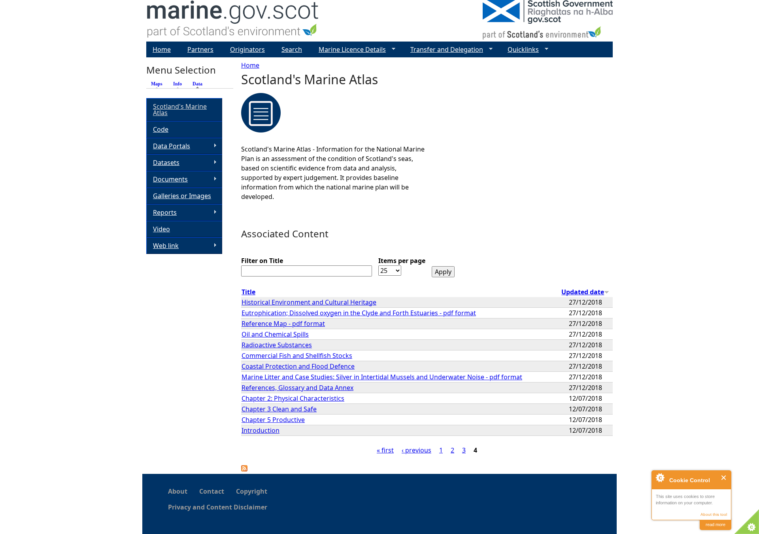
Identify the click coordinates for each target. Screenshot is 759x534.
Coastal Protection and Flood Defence (298, 366)
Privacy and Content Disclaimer (217, 507)
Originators (247, 49)
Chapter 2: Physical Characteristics (293, 398)
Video (161, 229)
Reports (161, 212)
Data (199, 84)
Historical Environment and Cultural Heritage (309, 302)
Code (160, 129)
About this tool (713, 514)
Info (177, 84)
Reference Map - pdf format (283, 323)
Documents (167, 179)
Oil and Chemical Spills (275, 334)
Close (724, 477)
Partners (200, 49)
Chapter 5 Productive (273, 419)
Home (250, 65)
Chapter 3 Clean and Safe (279, 409)
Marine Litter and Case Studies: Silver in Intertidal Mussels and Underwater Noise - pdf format (382, 377)
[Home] (233, 21)
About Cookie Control (660, 477)
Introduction (260, 430)
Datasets (162, 162)
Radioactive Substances (277, 345)
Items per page (401, 260)
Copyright (251, 491)
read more (715, 524)
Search (291, 49)
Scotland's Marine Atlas (180, 109)
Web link (162, 245)
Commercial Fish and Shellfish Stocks (297, 355)
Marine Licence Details (349, 49)
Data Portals (168, 146)
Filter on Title (262, 260)
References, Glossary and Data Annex (297, 387)
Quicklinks (520, 49)
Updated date (582, 292)
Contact (211, 491)
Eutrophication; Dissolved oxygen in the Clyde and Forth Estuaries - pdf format (359, 313)
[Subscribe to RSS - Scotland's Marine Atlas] (244, 469)
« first (385, 450)
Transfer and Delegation (443, 49)
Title (248, 292)
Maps (156, 84)
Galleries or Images (182, 195)
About (177, 491)
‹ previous (416, 450)
